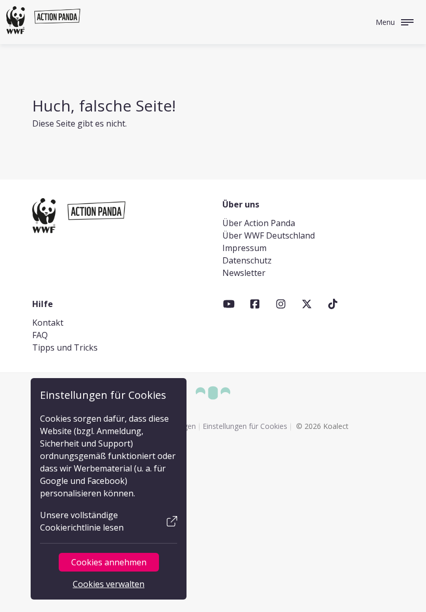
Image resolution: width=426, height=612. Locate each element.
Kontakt (47, 322)
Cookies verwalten (108, 584)
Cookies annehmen (109, 562)
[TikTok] (332, 304)
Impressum (244, 248)
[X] (306, 304)
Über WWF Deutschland (268, 235)
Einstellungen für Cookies (245, 426)
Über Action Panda (258, 223)
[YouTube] (228, 304)
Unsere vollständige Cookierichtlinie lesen (82, 521)
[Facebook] (254, 304)
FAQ (40, 335)
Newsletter (243, 273)
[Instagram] (280, 304)
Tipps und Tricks (65, 347)
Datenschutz (247, 260)
